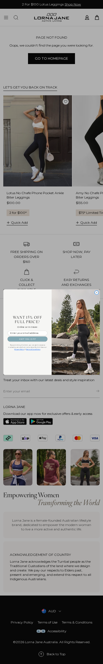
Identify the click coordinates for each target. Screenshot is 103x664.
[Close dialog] (96, 293)
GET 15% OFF (27, 338)
